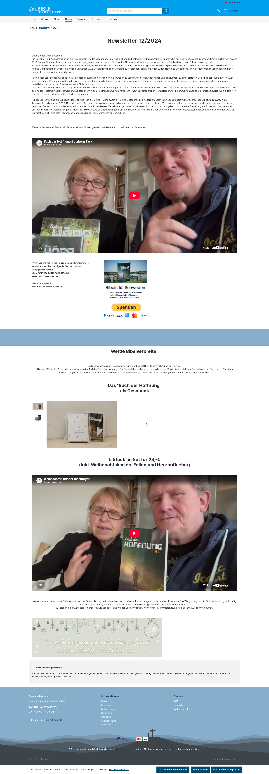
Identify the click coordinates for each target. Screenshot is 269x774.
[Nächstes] (146, 425)
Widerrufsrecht (181, 709)
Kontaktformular (54, 720)
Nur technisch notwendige (172, 769)
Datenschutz (107, 701)
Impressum (106, 705)
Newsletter (107, 713)
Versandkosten (126, 749)
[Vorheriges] (49, 425)
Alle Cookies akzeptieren (226, 769)
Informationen (110, 696)
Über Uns (106, 724)
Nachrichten (107, 709)
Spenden (106, 716)
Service (178, 696)
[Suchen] (166, 10)
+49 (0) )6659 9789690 (43, 706)
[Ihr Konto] (218, 11)
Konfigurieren (200, 769)
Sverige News (108, 720)
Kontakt (178, 705)
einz (238, 759)
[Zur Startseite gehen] (45, 10)
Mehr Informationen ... (119, 769)
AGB (176, 701)
